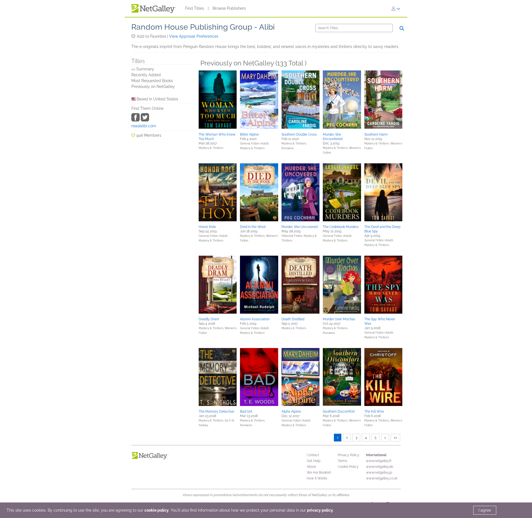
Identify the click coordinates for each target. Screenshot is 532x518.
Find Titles (194, 8)
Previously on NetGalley (153, 86)
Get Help (313, 461)
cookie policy (156, 510)
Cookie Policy (348, 467)
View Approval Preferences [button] (193, 36)
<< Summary (142, 69)
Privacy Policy (348, 455)
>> (395, 438)
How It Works (317, 478)
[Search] (402, 28)
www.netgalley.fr (379, 461)
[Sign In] (396, 8)
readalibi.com (143, 126)
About (311, 467)
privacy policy (320, 510)
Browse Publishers (229, 8)
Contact (313, 455)
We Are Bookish (319, 472)
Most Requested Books (152, 80)
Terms (342, 461)
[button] (133, 36)
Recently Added (146, 75)
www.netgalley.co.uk (381, 478)
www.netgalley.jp (379, 472)
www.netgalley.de (379, 467)
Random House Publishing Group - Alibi (203, 27)
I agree (485, 510)
